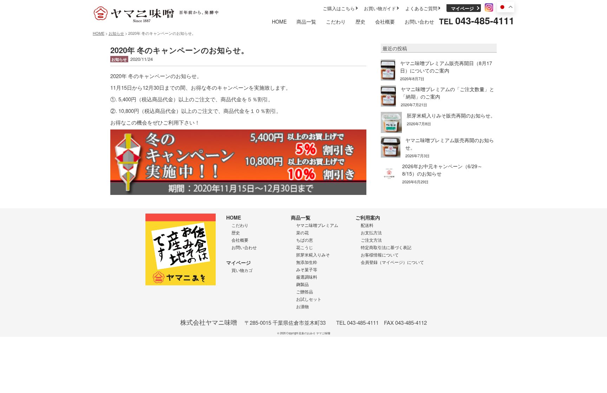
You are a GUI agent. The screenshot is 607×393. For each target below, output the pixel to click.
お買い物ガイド (380, 8)
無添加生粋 (306, 262)
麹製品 (302, 284)
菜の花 (302, 232)
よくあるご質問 (421, 8)
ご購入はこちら (339, 8)
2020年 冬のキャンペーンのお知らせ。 (179, 50)
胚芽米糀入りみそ (313, 255)
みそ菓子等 (306, 269)
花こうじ (304, 247)
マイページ (462, 8)
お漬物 (302, 306)
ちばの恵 (304, 240)
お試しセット (308, 299)
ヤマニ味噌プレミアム (317, 225)
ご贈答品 (304, 291)
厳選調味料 (306, 277)
